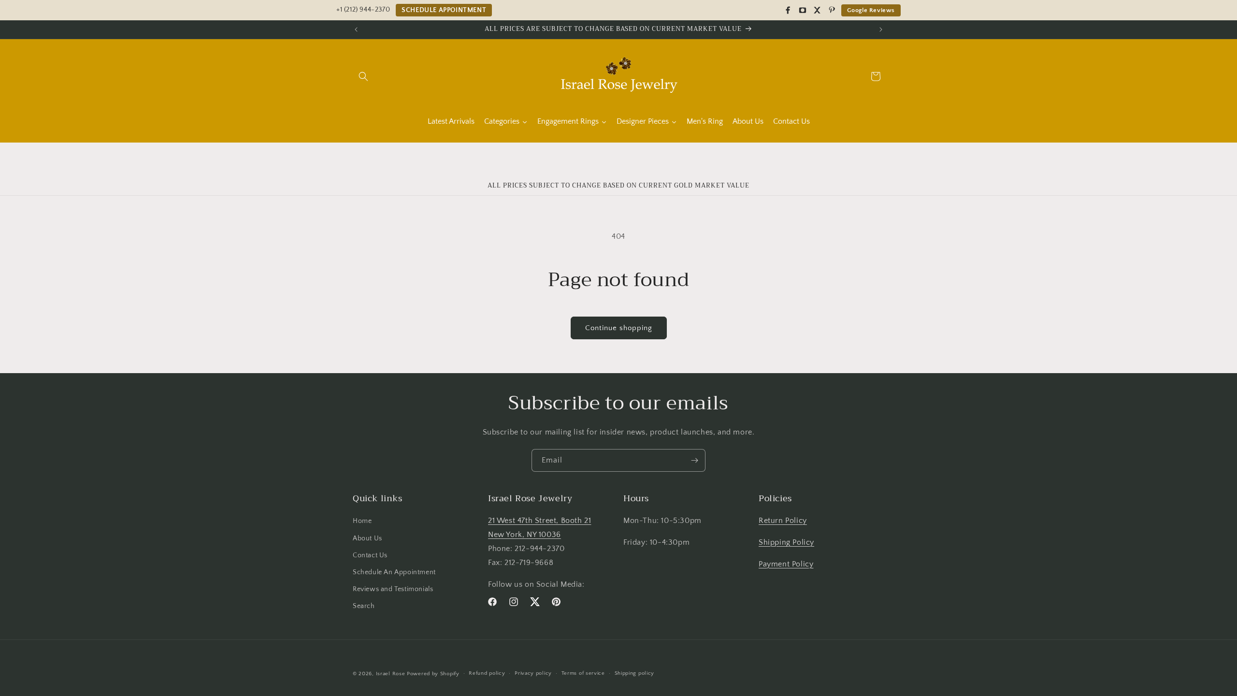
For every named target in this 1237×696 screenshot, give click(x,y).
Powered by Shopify (433, 674)
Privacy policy (533, 673)
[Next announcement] (881, 29)
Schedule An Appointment (394, 572)
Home (362, 521)
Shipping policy (635, 673)
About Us (367, 538)
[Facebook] (788, 10)
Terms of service (583, 673)
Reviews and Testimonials (393, 589)
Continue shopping (618, 328)
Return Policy (783, 520)
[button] (363, 76)
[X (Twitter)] (817, 10)
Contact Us (370, 555)
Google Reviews (871, 10)
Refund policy (487, 673)
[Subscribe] (694, 460)
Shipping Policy (786, 542)
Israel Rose (390, 674)
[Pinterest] (831, 10)
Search (364, 606)
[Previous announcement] (356, 29)
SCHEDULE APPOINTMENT (444, 10)
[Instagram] (802, 10)
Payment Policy (786, 564)
